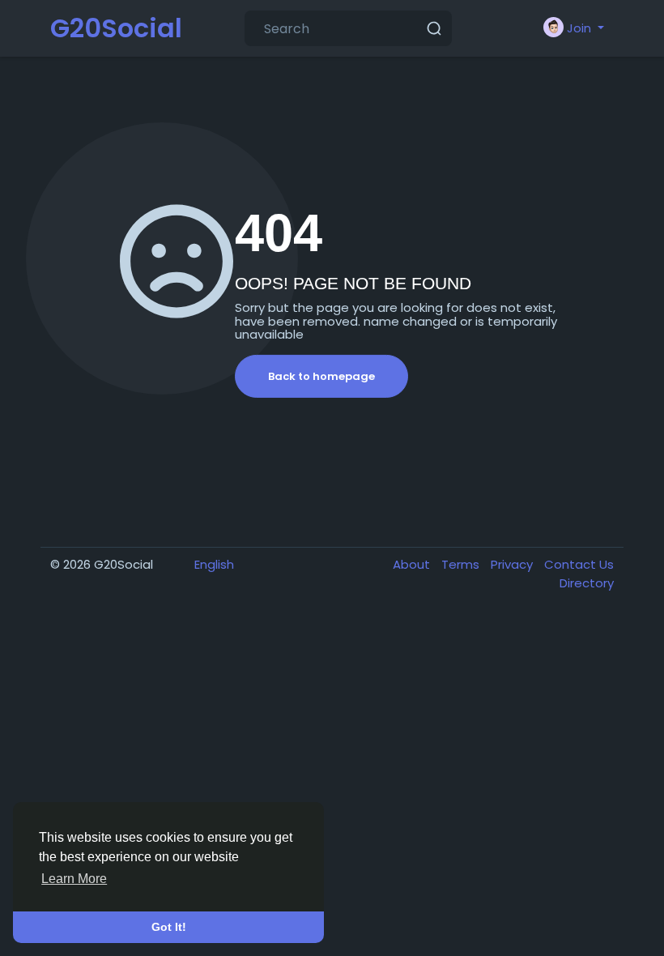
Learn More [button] (74, 879)
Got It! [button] (168, 926)
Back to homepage (321, 376)
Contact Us (579, 564)
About (413, 564)
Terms (462, 564)
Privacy (513, 564)
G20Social (116, 28)
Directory (587, 582)
